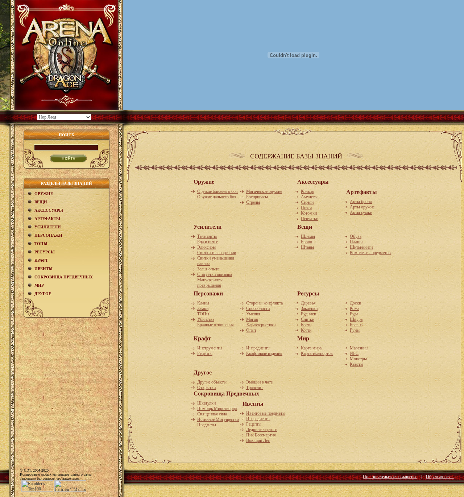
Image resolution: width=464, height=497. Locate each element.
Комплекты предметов (370, 252)
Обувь (355, 236)
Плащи (356, 241)
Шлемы (308, 236)
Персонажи (48, 235)
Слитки (307, 319)
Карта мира (311, 348)
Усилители (47, 227)
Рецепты (204, 353)
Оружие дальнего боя (216, 196)
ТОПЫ (40, 243)
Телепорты (207, 236)
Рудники (308, 313)
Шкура (356, 319)
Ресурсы (44, 252)
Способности (258, 308)
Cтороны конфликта (264, 303)
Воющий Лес (258, 440)
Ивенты (43, 268)
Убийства (205, 319)
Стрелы (253, 202)
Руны (355, 330)
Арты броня (361, 201)
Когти (306, 330)
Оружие (43, 193)
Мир (39, 285)
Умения (253, 313)
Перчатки (309, 218)
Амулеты (309, 196)
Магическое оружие (264, 191)
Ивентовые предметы (265, 413)
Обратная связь (440, 476)
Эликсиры (206, 247)
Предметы (206, 424)
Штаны (307, 247)
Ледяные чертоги (261, 429)
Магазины (359, 348)
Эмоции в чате (259, 382)
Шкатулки (206, 403)
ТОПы (203, 313)
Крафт (41, 260)
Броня (306, 241)
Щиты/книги (361, 247)
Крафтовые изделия (264, 353)
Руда (354, 313)
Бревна (356, 324)
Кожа (354, 308)
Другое (42, 293)
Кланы (203, 303)
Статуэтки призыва (214, 274)
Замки (202, 308)
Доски (355, 303)
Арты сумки (361, 212)
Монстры (358, 358)
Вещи (40, 202)
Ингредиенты (258, 348)
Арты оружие (362, 207)
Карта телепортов (317, 353)
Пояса (306, 207)
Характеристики (261, 324)
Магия (252, 319)
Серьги (307, 202)
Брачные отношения (215, 324)
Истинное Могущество (218, 419)
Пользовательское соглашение (390, 476)
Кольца (307, 191)
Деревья (308, 303)
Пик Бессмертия (261, 435)
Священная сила (212, 414)
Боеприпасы (257, 196)
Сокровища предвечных (63, 277)
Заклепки (309, 308)
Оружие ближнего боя (217, 191)
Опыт (251, 330)
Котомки (309, 213)
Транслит (254, 387)
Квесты (356, 364)
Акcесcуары (48, 210)
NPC (354, 353)
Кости (306, 324)
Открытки (206, 387)
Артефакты (47, 218)
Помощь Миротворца (217, 408)
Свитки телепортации (216, 252)
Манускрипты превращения (210, 282)
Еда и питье (207, 241)
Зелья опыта (208, 269)
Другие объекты (212, 382)
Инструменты (209, 348)
